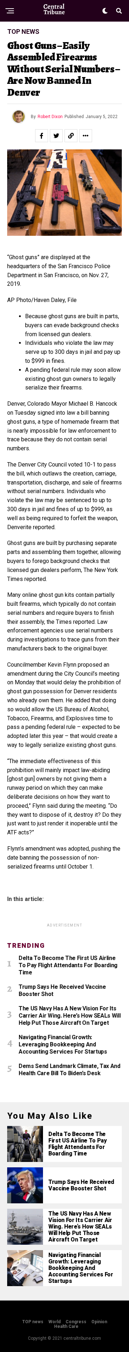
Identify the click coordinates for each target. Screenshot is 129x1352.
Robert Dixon (50, 116)
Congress (76, 1321)
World (54, 1321)
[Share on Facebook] (41, 135)
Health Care (66, 1326)
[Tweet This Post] (56, 135)
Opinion (99, 1321)
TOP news (32, 1321)
